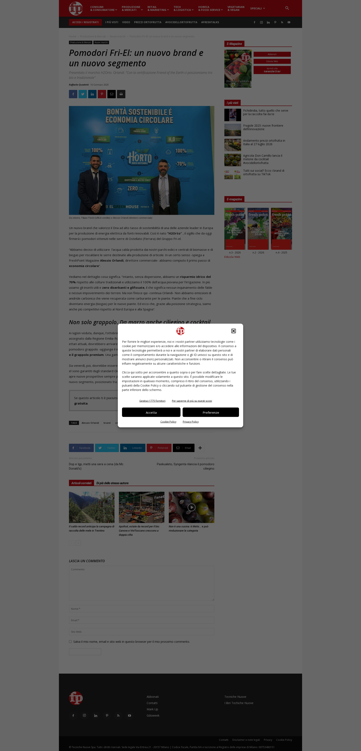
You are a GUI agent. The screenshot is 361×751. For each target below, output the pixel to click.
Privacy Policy (191, 421)
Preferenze (211, 412)
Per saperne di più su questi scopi (192, 401)
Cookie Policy (168, 421)
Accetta (151, 412)
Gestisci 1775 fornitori (152, 401)
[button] (233, 331)
